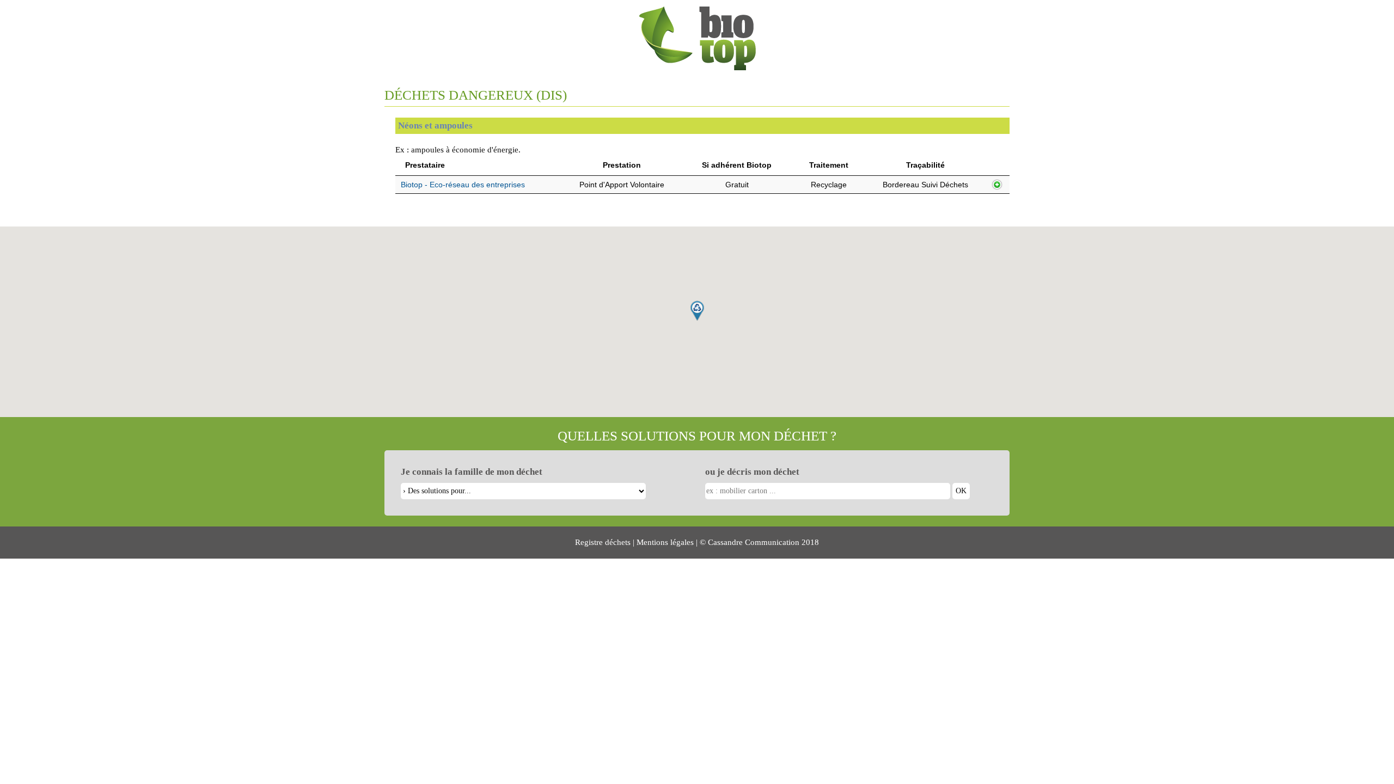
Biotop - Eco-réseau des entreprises (463, 184)
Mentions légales (665, 542)
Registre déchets (603, 542)
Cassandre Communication (753, 542)
